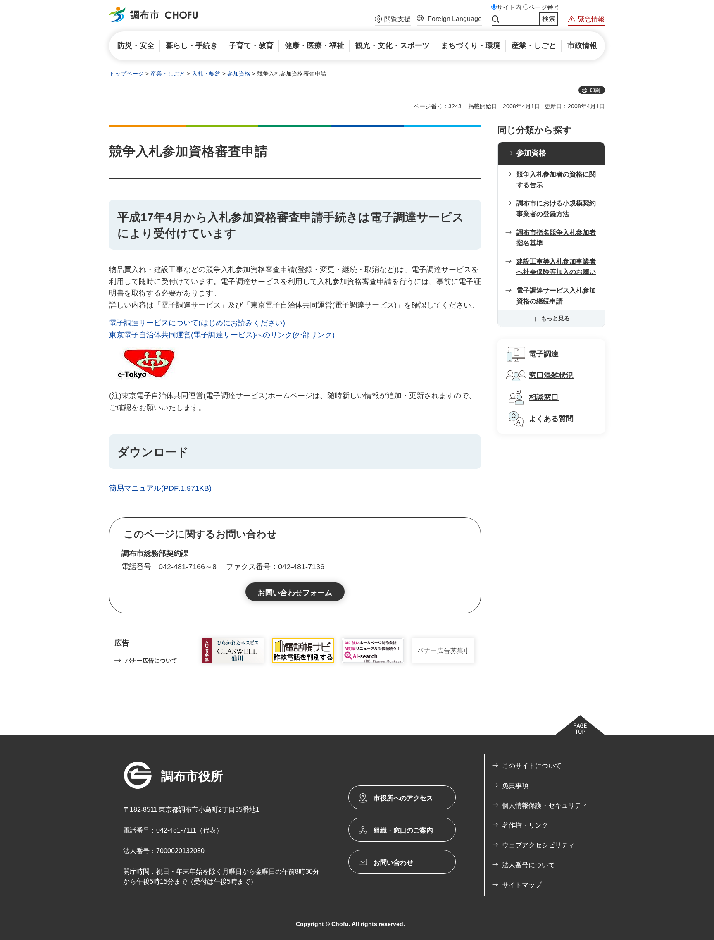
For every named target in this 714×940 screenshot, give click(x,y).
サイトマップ (522, 884)
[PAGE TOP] (580, 725)
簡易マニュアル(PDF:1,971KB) (160, 488)
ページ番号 (543, 7)
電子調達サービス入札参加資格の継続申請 (556, 296)
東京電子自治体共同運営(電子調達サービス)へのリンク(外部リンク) (222, 335)
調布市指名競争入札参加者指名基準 (556, 238)
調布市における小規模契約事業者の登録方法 (556, 208)
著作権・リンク (525, 825)
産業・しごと (167, 73)
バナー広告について (151, 660)
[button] (393, 20)
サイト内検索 (495, 19)
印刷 (595, 90)
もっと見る (555, 318)
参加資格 (238, 73)
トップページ (126, 73)
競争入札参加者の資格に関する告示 (556, 179)
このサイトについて (532, 765)
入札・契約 (206, 73)
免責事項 (515, 785)
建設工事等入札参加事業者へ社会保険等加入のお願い (556, 267)
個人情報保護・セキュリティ (545, 805)
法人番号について (528, 864)
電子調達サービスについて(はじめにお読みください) (197, 323)
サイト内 (509, 7)
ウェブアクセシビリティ (538, 845)
